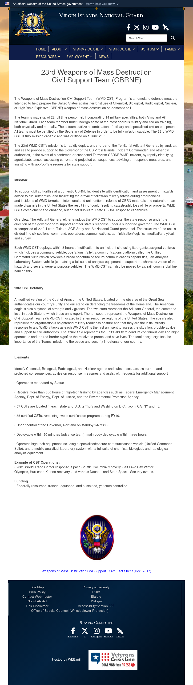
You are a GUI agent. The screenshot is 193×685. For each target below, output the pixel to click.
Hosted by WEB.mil (66, 659)
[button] (103, 3)
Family (170, 49)
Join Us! (148, 49)
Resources (46, 56)
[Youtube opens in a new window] (155, 26)
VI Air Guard (120, 49)
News (104, 56)
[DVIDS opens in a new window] (165, 26)
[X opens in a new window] (137, 26)
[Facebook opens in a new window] (128, 26)
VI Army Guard (86, 49)
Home (41, 49)
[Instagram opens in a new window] (146, 26)
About (57, 49)
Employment (77, 56)
